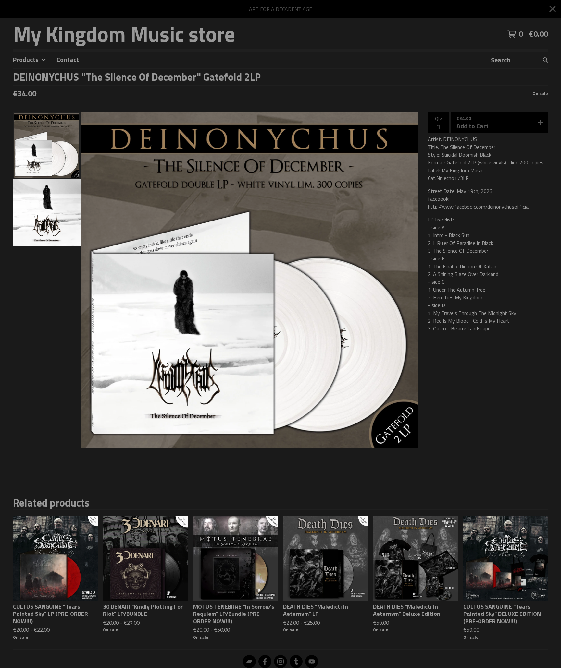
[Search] (545, 60)
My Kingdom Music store (124, 33)
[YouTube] (311, 661)
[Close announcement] (552, 9)
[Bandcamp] (249, 661)
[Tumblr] (296, 661)
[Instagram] (280, 661)
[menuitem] (29, 60)
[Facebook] (264, 661)
